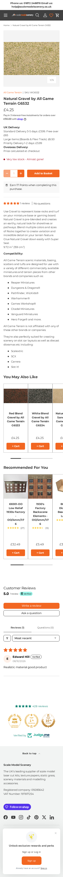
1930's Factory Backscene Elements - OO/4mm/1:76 (40, 514)
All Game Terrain (13, 92)
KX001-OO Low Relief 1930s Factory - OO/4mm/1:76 (15, 514)
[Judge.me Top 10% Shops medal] (48, 721)
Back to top (29, 753)
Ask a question (31, 613)
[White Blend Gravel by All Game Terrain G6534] (40, 396)
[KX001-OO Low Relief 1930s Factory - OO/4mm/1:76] (16, 486)
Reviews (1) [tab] (17, 627)
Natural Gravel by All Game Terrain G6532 (32, 25)
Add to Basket (43, 173)
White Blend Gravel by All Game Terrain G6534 (40, 419)
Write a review (31, 605)
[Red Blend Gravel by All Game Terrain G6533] (16, 396)
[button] (57, 15)
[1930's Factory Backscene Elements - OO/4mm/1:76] (40, 486)
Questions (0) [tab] (45, 627)
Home (6, 25)
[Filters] (7, 638)
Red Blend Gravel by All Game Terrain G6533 (15, 419)
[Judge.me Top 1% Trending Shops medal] (31, 721)
